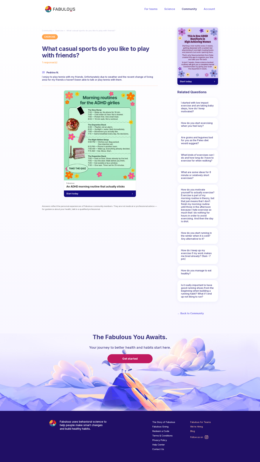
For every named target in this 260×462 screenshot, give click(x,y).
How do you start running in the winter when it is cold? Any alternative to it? (196, 235)
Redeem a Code (160, 431)
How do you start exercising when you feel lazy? (197, 124)
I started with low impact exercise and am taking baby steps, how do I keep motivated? (197, 107)
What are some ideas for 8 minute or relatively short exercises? (196, 175)
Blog (192, 431)
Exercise (59, 30)
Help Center (158, 444)
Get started (130, 358)
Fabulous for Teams (200, 422)
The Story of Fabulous (163, 422)
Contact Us (158, 449)
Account (209, 9)
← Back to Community (190, 313)
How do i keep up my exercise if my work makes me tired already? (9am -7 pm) (196, 255)
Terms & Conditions (162, 435)
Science (169, 9)
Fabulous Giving (160, 426)
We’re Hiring (196, 426)
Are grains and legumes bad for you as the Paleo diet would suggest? (197, 140)
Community (189, 9)
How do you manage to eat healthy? (196, 272)
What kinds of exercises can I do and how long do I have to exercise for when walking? (197, 157)
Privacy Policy (159, 440)
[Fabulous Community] (60, 9)
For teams (151, 9)
